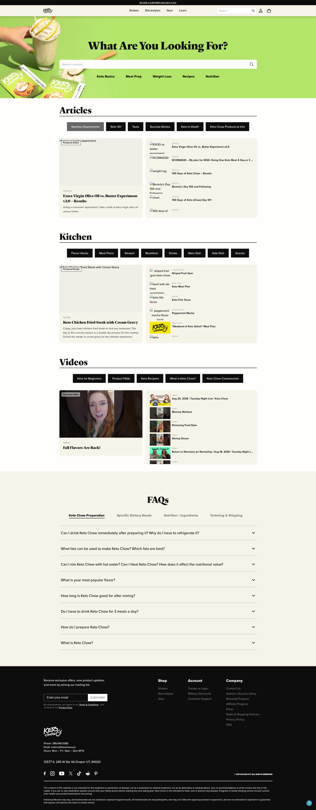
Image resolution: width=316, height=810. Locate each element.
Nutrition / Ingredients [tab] (181, 515)
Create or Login (198, 688)
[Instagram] (52, 773)
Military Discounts (199, 693)
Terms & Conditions (89, 704)
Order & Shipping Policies (242, 714)
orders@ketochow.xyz (63, 747)
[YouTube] (61, 773)
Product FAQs (121, 378)
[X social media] (70, 773)
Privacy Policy (65, 707)
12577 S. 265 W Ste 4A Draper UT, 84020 (72, 762)
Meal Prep (134, 76)
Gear (161, 699)
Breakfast (152, 253)
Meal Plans (106, 253)
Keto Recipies (150, 378)
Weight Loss (162, 76)
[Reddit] (88, 773)
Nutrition (212, 76)
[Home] (48, 10)
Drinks (173, 253)
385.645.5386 (60, 743)
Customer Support (199, 699)
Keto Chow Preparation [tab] (87, 515)
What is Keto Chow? (183, 378)
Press (229, 709)
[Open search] (253, 10)
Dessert (129, 253)
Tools (135, 127)
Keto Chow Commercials (223, 378)
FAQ (229, 725)
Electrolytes (165, 693)
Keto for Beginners (89, 378)
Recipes (189, 76)
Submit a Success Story (241, 693)
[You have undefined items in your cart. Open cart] (269, 10)
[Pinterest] (96, 773)
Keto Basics (106, 76)
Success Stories (160, 127)
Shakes (163, 688)
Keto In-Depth (190, 127)
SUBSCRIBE (97, 697)
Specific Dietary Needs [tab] (134, 515)
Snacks (240, 253)
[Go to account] (260, 10)
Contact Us (233, 688)
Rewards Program (237, 699)
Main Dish (194, 253)
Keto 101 (115, 127)
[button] (309, 803)
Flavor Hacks (79, 253)
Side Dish (218, 253)
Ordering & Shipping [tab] (226, 515)
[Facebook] (45, 773)
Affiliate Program (237, 704)
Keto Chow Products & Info (227, 127)
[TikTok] (79, 773)
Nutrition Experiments (85, 127)
